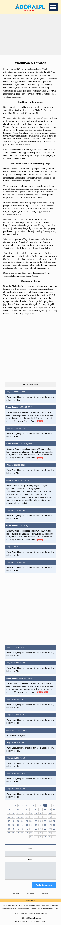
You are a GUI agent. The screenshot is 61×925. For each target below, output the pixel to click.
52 (31, 821)
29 (27, 813)
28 (22, 813)
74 (31, 829)
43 (40, 817)
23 (50, 809)
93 (40, 837)
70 (13, 829)
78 (50, 829)
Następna (45, 893)
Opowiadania (12, 905)
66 (45, 825)
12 (50, 805)
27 (18, 813)
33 (45, 813)
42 (36, 817)
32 (40, 813)
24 (54, 809)
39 (22, 817)
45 (50, 817)
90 (54, 833)
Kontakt (44, 913)
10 (41, 805)
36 (9, 817)
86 (36, 833)
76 (40, 829)
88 (45, 833)
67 (50, 825)
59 (13, 825)
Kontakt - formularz (35, 913)
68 (54, 825)
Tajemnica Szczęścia (29, 908)
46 (54, 817)
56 (50, 821)
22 (45, 809)
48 (13, 821)
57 (54, 821)
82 (18, 833)
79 (54, 829)
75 (36, 829)
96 (54, 837)
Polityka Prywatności (20, 913)
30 (31, 813)
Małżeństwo (35, 905)
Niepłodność (44, 905)
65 (40, 825)
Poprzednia (16, 893)
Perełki (51, 908)
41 (31, 817)
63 (31, 825)
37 (13, 817)
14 (9, 809)
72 (22, 829)
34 (50, 813)
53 (36, 821)
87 (40, 833)
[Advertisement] (30, 34)
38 (18, 817)
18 (27, 809)
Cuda (56, 908)
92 (36, 837)
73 (27, 829)
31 (36, 813)
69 (9, 829)
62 (27, 825)
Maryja (20, 908)
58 (9, 825)
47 (9, 821)
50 (22, 821)
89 (50, 833)
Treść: (30, 859)
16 (18, 809)
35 (54, 813)
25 (9, 813)
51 (27, 821)
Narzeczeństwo (53, 905)
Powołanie (26, 905)
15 (13, 809)
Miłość (20, 905)
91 (31, 837)
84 (27, 833)
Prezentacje (5, 908)
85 (31, 833)
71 (18, 829)
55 (45, 821)
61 (22, 825)
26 (13, 813)
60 (18, 825)
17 (22, 809)
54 (40, 821)
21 (40, 809)
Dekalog (39, 908)
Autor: (30, 848)
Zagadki (4, 905)
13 (54, 805)
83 (22, 833)
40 (27, 817)
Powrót (30, 893)
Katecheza (13, 908)
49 (18, 821)
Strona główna (30, 900)
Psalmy (45, 908)
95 (50, 837)
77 (45, 829)
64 (36, 825)
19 (31, 809)
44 (45, 817)
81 (13, 833)
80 (9, 833)
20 (36, 809)
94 (45, 837)
